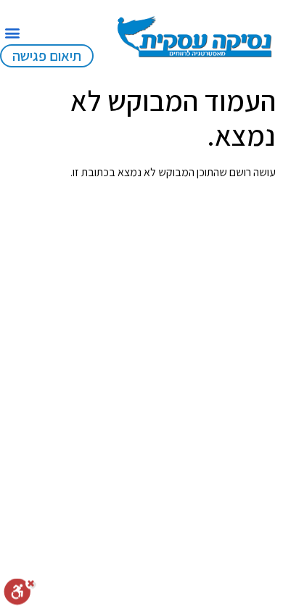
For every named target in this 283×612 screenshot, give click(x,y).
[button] (12, 32)
